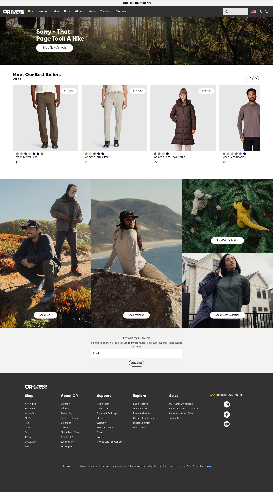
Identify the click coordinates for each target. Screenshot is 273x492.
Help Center (103, 404)
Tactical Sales (175, 418)
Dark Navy (34, 153)
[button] (266, 11)
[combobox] (235, 11)
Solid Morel (17, 153)
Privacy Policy (87, 466)
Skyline (240, 153)
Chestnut (155, 153)
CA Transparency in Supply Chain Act (148, 466)
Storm (236, 153)
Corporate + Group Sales (181, 413)
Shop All (17, 79)
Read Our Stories (69, 418)
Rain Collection (140, 404)
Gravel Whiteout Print (228, 153)
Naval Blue (244, 153)
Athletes (65, 409)
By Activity (30, 442)
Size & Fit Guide (105, 428)
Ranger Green (94, 153)
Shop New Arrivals (54, 47)
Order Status (103, 409)
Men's (28, 418)
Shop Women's (136, 315)
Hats (27, 423)
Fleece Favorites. (130, 3)
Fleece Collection (141, 413)
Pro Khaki (29, 153)
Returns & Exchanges (107, 413)
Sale (27, 447)
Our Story (65, 404)
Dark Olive (25, 153)
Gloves (28, 428)
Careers (64, 428)
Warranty (101, 423)
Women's (29, 413)
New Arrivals (31, 404)
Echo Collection (140, 428)
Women (43, 11)
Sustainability (68, 442)
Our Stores (66, 423)
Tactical (28, 437)
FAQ (99, 437)
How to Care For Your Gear (110, 442)
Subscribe (136, 363)
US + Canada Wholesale (181, 404)
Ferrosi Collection (141, 423)
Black (102, 153)
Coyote (42, 153)
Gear (27, 432)
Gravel (224, 153)
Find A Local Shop (70, 432)
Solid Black (38, 153)
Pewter (21, 153)
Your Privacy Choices (197, 466)
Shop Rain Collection (227, 240)
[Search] (218, 11)
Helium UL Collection (143, 418)
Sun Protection (140, 409)
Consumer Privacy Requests (112, 466)
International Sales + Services (183, 409)
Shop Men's (45, 315)
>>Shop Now (145, 3)
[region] (136, 3)
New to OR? (67, 437)
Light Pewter (90, 153)
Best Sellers (31, 409)
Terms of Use (69, 466)
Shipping (101, 418)
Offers (100, 432)
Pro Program (67, 447)
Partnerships (67, 413)
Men (56, 11)
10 (245, 172)
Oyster (163, 153)
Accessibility (176, 466)
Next (255, 79)
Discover (120, 11)
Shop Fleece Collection (227, 315)
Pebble (232, 153)
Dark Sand (86, 153)
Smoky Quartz (159, 153)
